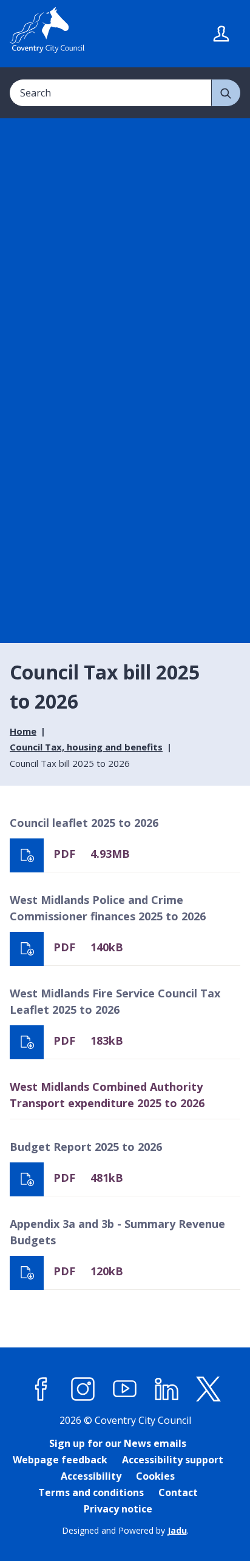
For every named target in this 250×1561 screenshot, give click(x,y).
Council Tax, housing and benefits (86, 747)
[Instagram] (83, 1389)
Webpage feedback (60, 1459)
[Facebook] (41, 1389)
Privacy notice (118, 1508)
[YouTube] (125, 1389)
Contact (178, 1492)
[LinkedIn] (167, 1389)
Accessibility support (172, 1459)
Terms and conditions (91, 1492)
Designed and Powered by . (125, 1530)
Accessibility (91, 1476)
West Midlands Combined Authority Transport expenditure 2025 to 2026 (107, 1094)
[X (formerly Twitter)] (209, 1389)
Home (23, 731)
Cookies (155, 1476)
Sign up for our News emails (117, 1443)
